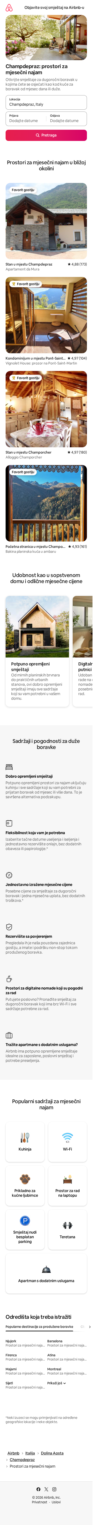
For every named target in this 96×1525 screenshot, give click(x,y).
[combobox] (46, 104)
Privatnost (39, 1502)
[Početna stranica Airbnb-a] (9, 7)
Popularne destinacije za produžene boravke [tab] (39, 1327)
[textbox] (25, 121)
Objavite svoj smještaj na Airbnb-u (54, 7)
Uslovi (56, 1502)
